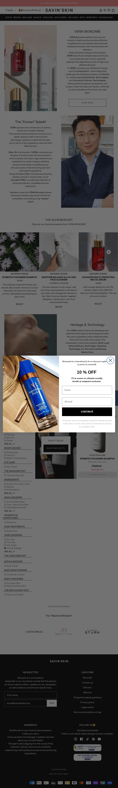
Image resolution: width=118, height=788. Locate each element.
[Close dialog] (110, 360)
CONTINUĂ (87, 411)
